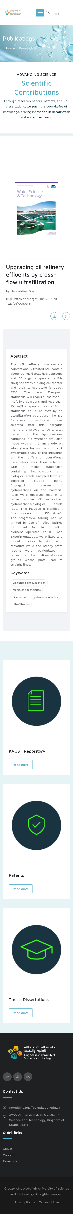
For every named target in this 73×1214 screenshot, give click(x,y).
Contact (9, 1155)
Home (10, 48)
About (7, 1149)
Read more (21, 764)
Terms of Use (49, 1202)
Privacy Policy (24, 1202)
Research (26, 48)
